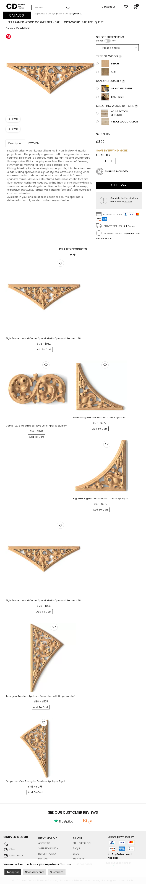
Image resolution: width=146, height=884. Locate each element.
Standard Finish (121, 88)
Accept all (13, 872)
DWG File (33, 143)
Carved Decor (15, 5)
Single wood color (124, 121)
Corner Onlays (65, 13)
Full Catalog (82, 843)
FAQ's (76, 848)
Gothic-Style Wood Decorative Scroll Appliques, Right (36, 425)
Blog (76, 854)
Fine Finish (117, 97)
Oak (113, 72)
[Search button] (68, 7)
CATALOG (16, 15)
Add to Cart (119, 185)
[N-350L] (50, 78)
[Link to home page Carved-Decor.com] (21, 839)
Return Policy (47, 854)
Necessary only (34, 872)
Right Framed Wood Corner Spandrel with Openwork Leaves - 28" (44, 338)
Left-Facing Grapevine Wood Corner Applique (99, 417)
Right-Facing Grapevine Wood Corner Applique (100, 498)
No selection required (119, 113)
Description (15, 143)
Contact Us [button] (108, 7)
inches (99, 41)
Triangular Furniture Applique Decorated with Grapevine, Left (40, 696)
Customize (56, 872)
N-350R (128, 201)
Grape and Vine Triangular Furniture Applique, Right (35, 781)
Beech (115, 63)
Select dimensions (110, 38)
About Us (44, 843)
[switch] (108, 41)
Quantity (103, 155)
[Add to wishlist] (60, 263)
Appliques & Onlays (45, 13)
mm (114, 41)
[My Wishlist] (126, 7)
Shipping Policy (48, 848)
